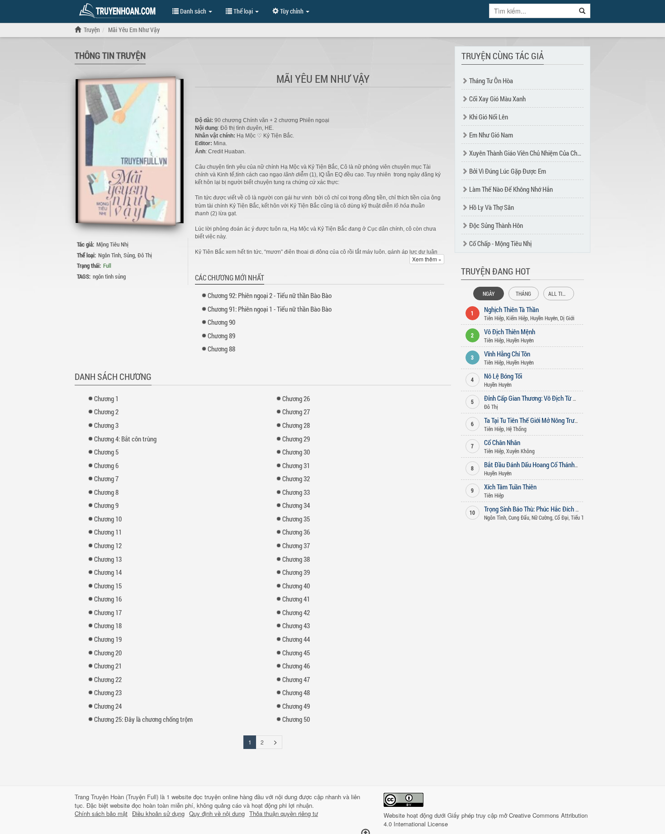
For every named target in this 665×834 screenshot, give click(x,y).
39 (296, 572)
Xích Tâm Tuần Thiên (510, 486)
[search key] (532, 11)
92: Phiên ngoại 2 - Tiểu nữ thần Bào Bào (270, 295)
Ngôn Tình (109, 255)
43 (296, 625)
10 (108, 518)
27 (296, 411)
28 (296, 425)
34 (296, 505)
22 (108, 679)
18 (108, 625)
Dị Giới (567, 318)
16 (108, 598)
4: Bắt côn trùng (125, 438)
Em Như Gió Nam (491, 134)
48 (296, 692)
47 (296, 679)
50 (296, 719)
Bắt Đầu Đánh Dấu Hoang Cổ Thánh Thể (534, 464)
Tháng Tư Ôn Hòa (491, 80)
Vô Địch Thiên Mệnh (509, 331)
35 (296, 518)
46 (296, 665)
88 (221, 348)
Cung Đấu (518, 517)
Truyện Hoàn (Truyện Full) (124, 796)
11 (108, 531)
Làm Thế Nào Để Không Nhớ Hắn (511, 189)
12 (108, 545)
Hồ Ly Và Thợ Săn (491, 207)
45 (296, 652)
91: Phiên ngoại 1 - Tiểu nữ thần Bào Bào (270, 308)
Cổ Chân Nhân (502, 442)
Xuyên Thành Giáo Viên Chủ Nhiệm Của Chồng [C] (532, 152)
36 (296, 531)
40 (296, 585)
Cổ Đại (562, 517)
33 (296, 492)
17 (108, 612)
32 (296, 478)
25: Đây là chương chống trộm (143, 719)
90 (221, 322)
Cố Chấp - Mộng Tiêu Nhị (500, 243)
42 (296, 612)
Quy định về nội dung (217, 814)
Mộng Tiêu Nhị (112, 244)
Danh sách (193, 11)
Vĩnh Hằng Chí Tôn (507, 353)
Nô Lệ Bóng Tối (503, 375)
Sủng (129, 255)
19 (108, 639)
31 (296, 465)
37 (296, 545)
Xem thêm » (427, 259)
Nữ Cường (542, 517)
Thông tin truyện (110, 55)
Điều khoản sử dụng (158, 814)
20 (108, 652)
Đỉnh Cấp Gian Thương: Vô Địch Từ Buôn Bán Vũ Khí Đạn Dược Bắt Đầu (574, 398)
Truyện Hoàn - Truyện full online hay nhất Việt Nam (119, 10)
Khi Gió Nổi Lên (488, 116)
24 (108, 706)
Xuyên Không (520, 451)
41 (296, 598)
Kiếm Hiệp (517, 318)
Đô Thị (145, 255)
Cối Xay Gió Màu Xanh (497, 98)
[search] (582, 11)
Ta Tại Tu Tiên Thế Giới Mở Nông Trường (534, 420)
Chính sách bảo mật (101, 814)
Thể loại (243, 11)
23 (108, 692)
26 (296, 398)
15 (108, 585)
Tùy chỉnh (292, 11)
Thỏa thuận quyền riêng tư (283, 814)
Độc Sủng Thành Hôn (496, 225)
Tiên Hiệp (494, 318)
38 (296, 559)
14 (108, 572)
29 (296, 438)
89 (221, 335)
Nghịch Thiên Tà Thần (511, 309)
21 (108, 665)
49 (296, 706)
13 (108, 559)
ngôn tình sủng (109, 276)
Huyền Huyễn (544, 318)
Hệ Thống (516, 428)
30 (296, 451)
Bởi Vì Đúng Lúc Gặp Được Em (507, 170)
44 (296, 639)
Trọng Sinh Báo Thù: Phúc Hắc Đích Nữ (533, 508)
